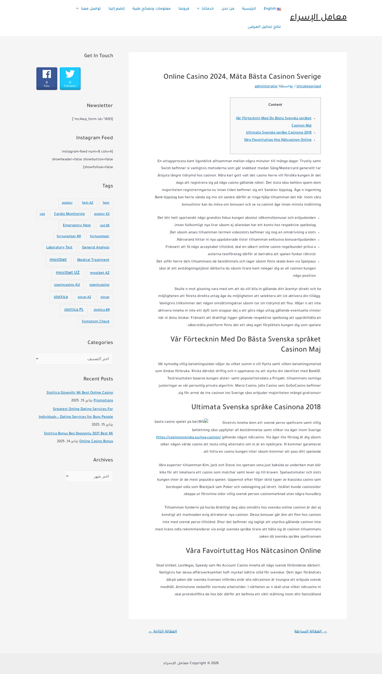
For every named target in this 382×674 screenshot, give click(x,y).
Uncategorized (309, 87)
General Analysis (95, 248)
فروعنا (184, 9)
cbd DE (105, 226)
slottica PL (74, 310)
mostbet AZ (99, 273)
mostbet (58, 260)
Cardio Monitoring (69, 214)
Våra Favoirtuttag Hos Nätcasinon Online (278, 140)
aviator (67, 203)
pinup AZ (84, 297)
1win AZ (87, 203)
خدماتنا (208, 9)
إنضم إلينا (117, 9)
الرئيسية (249, 9)
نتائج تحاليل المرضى (264, 27)
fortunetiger (99, 237)
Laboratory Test (59, 248)
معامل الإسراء (318, 18)
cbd (42, 214)
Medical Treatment (93, 260)
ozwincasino (99, 285)
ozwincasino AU (67, 285)
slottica (61, 297)
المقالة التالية (162, 632)
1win (106, 203)
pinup (105, 297)
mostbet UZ (68, 273)
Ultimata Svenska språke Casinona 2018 (279, 133)
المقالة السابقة (310, 632)
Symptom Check (95, 322)
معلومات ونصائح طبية (152, 9)
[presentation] (199, 9)
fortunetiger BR (69, 237)
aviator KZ (102, 214)
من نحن (227, 9)
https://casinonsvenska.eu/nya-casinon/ (188, 438)
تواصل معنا (91, 9)
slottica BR (102, 310)
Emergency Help (77, 226)
